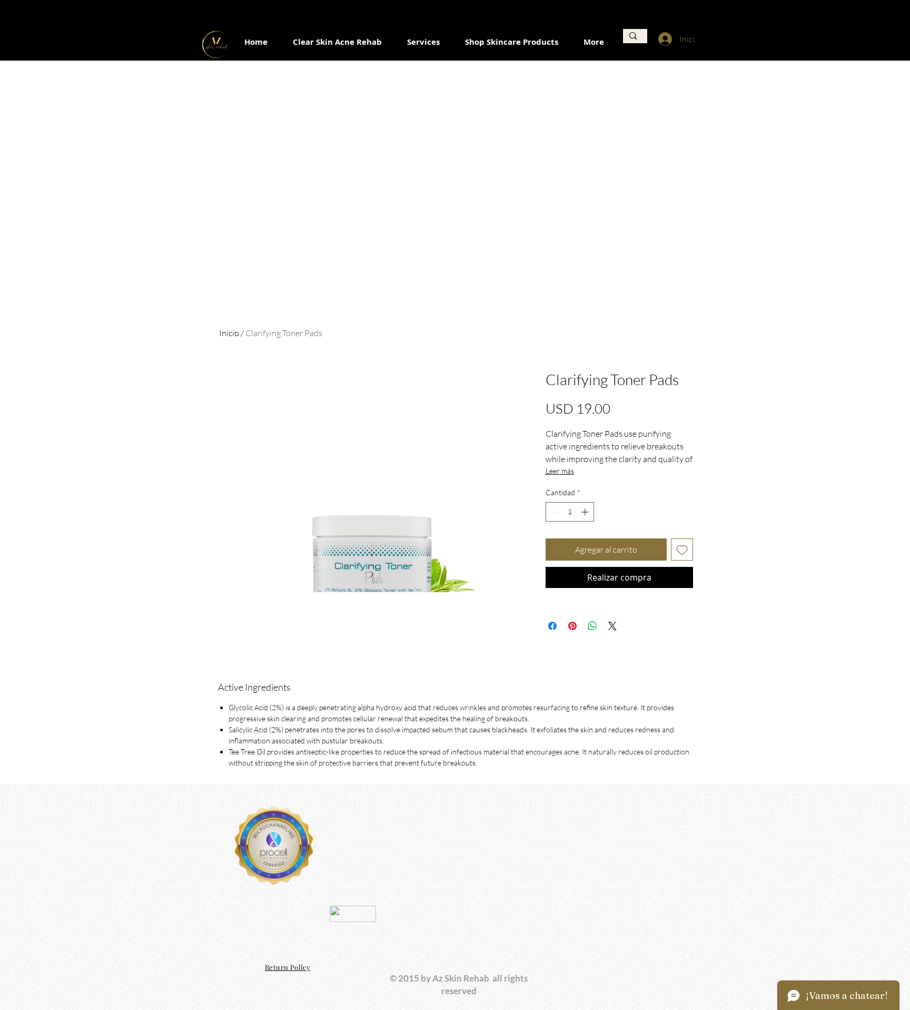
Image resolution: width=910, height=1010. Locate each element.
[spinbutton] (569, 512)
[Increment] (585, 512)
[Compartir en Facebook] (552, 626)
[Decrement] (553, 512)
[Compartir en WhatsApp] (592, 626)
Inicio (229, 333)
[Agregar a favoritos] (682, 549)
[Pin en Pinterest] (572, 626)
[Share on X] (612, 626)
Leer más (560, 470)
